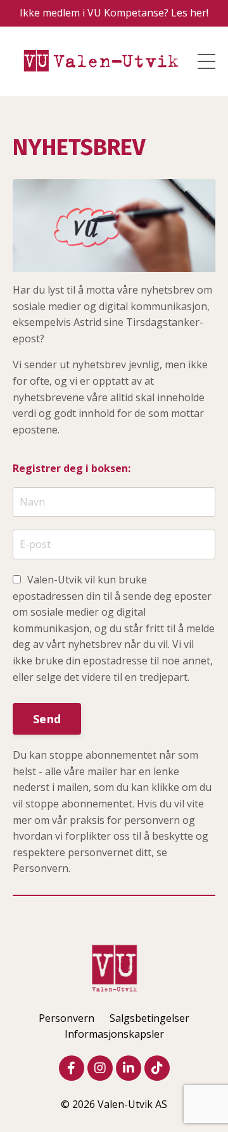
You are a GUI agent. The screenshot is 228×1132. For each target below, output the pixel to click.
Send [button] (47, 718)
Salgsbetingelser (149, 1018)
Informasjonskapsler (114, 1034)
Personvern (66, 1018)
